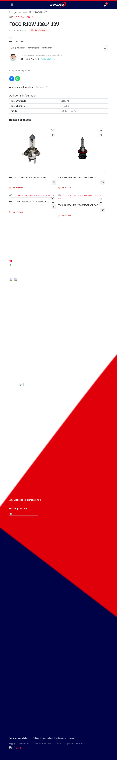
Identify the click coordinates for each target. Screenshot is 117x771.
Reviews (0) (42, 87)
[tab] (21, 87)
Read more (54, 182)
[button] (10, 37)
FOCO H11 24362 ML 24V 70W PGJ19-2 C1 (77, 177)
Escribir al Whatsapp (49, 59)
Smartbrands (76, 743)
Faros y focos (24, 70)
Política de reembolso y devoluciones (49, 738)
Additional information (21, 87)
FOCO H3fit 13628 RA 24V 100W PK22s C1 (29, 201)
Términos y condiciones (19, 738)
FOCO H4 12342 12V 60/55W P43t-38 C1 (28, 177)
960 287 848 (19, 265)
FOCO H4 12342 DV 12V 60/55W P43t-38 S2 (78, 205)
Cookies (71, 738)
